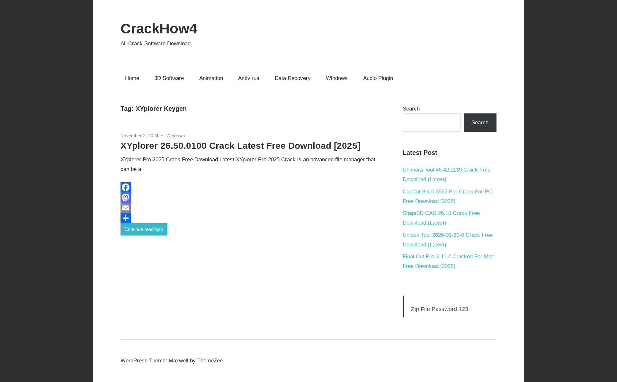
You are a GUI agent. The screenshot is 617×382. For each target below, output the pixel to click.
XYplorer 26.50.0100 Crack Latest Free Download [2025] (240, 146)
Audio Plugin (378, 78)
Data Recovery (293, 78)
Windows (337, 78)
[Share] (251, 218)
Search (411, 109)
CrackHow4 (159, 28)
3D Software (169, 78)
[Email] (251, 208)
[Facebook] (251, 187)
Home (132, 78)
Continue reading (142, 229)
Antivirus (248, 78)
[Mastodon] (251, 197)
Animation (211, 78)
